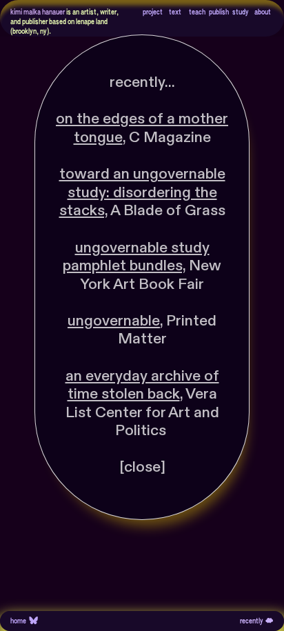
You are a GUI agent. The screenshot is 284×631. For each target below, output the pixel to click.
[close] (142, 467)
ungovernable (114, 321)
